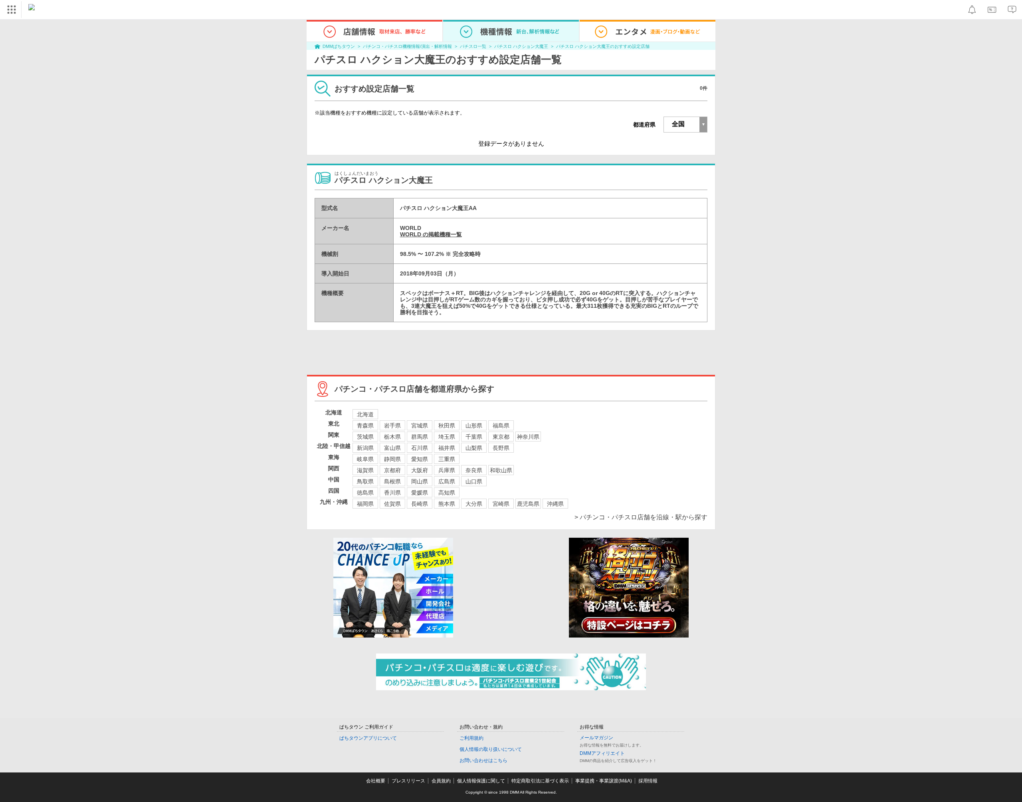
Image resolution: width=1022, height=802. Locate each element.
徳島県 (365, 492)
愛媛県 (419, 492)
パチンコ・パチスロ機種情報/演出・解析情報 (407, 46)
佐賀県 (392, 504)
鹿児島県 (528, 504)
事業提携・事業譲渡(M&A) (603, 781)
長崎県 (419, 504)
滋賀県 (365, 470)
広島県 (446, 481)
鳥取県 (365, 481)
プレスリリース (408, 781)
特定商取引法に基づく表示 (540, 781)
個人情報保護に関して (481, 781)
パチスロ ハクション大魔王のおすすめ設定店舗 (603, 46)
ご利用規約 (471, 738)
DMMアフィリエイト (602, 753)
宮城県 (419, 425)
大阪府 (419, 470)
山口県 (473, 481)
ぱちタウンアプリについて (368, 738)
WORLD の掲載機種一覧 (431, 234)
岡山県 (419, 481)
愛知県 (419, 459)
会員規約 (441, 781)
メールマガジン (596, 738)
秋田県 (446, 425)
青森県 (365, 425)
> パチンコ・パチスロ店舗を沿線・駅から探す (640, 517)
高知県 (446, 492)
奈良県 (473, 470)
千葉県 (473, 437)
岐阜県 (365, 459)
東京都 (501, 437)
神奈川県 (528, 437)
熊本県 (446, 504)
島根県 (392, 481)
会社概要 (375, 781)
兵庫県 (446, 470)
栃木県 (392, 437)
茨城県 (365, 437)
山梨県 (473, 448)
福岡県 (365, 504)
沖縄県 (555, 504)
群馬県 (419, 437)
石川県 (419, 448)
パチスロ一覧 (473, 46)
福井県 (446, 448)
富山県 (392, 448)
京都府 (392, 470)
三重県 (446, 459)
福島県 (501, 425)
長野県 (501, 448)
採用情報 (648, 781)
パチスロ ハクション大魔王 (521, 46)
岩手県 (392, 425)
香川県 (392, 492)
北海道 (365, 414)
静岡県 (392, 459)
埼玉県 (446, 437)
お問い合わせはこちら (483, 760)
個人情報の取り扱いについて (491, 749)
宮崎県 (501, 504)
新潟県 (365, 448)
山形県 (473, 425)
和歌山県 (501, 470)
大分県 (473, 504)
